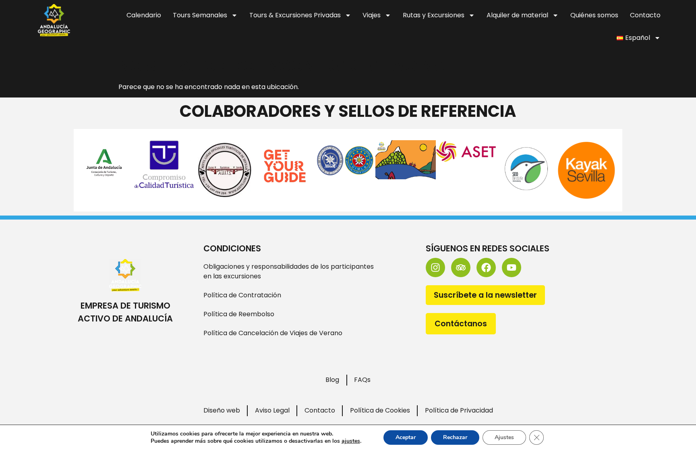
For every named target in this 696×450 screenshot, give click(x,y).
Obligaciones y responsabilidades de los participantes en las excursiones (288, 271)
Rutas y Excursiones (433, 15)
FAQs (362, 379)
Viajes (371, 15)
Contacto (645, 15)
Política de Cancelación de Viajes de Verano (272, 333)
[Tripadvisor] (460, 267)
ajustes (351, 441)
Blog (332, 379)
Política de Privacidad (459, 410)
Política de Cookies (380, 410)
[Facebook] (486, 267)
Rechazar (455, 437)
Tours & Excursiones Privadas (295, 15)
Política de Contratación (242, 295)
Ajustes (504, 437)
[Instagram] (435, 267)
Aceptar (406, 437)
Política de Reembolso (238, 314)
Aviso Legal (272, 410)
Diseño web (221, 410)
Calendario (143, 15)
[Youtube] (511, 267)
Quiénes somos (594, 15)
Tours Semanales (200, 15)
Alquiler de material (517, 15)
